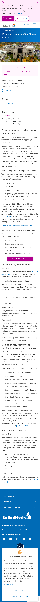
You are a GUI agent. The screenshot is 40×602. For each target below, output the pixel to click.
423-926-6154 (6, 216)
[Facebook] (4, 539)
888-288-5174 (19, 534)
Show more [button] (20, 13)
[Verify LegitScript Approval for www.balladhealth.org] (20, 547)
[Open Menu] (34, 24)
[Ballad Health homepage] (16, 517)
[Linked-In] (29, 539)
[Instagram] (23, 539)
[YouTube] (17, 539)
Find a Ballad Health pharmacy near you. (16, 225)
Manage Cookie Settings (20, 597)
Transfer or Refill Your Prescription (20, 259)
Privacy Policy (8, 585)
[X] (11, 539)
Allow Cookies (20, 591)
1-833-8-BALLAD (19, 525)
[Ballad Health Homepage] (9, 25)
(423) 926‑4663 (22, 426)
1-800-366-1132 (24, 530)
